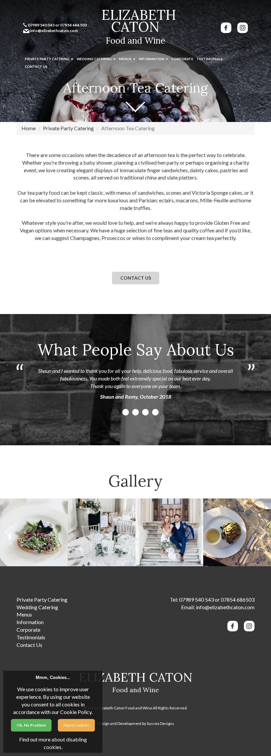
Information (152, 59)
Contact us (135, 278)
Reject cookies (76, 725)
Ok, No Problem (31, 725)
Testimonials (210, 59)
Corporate (182, 59)
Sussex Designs (160, 723)
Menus (125, 59)
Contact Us (36, 66)
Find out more (35, 739)
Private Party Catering (47, 59)
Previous (8, 532)
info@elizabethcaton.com (225, 607)
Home (28, 128)
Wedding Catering (94, 59)
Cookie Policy (76, 712)
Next (262, 532)
